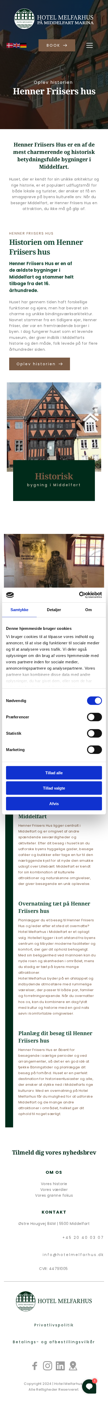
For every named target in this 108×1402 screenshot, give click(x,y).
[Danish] (10, 44)
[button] (89, 45)
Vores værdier (54, 1189)
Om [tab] (88, 609)
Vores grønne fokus (54, 1195)
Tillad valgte (54, 788)
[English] (16, 44)
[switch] (94, 717)
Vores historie (54, 1183)
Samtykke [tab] (19, 609)
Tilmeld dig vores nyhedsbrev (54, 1152)
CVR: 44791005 (54, 1268)
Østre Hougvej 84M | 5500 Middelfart (54, 1223)
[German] (23, 44)
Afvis (54, 803)
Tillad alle (54, 772)
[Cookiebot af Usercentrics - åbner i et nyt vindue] (79, 595)
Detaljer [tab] (54, 609)
